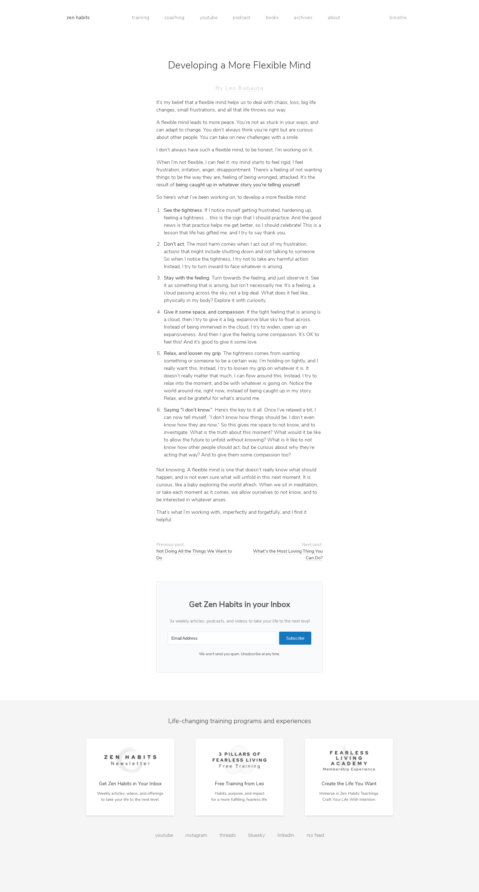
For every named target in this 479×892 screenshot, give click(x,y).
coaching (175, 18)
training (140, 18)
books (272, 18)
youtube (209, 18)
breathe (398, 18)
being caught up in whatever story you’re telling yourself (238, 185)
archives (303, 18)
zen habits (78, 18)
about (334, 18)
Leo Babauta (244, 88)
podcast (242, 18)
